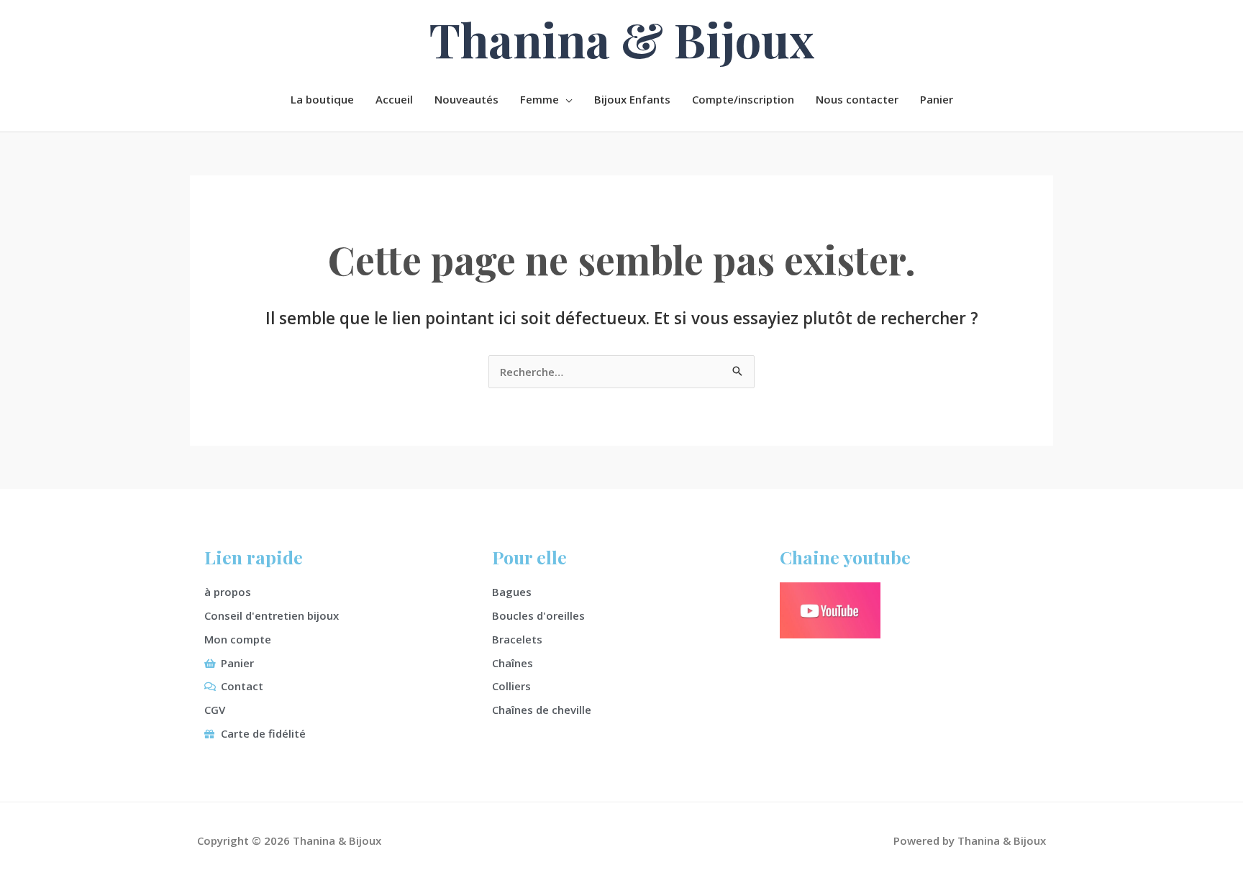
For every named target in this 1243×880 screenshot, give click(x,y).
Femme (539, 99)
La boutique (322, 99)
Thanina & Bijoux (621, 39)
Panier (936, 99)
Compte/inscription (743, 99)
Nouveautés (466, 99)
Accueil (394, 99)
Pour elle (529, 557)
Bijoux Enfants (632, 99)
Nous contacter (857, 99)
